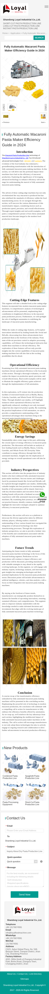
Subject (10, 847)
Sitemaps (24, 979)
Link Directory (35, 974)
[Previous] (13, 79)
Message (11, 867)
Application (15, 33)
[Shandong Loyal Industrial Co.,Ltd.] (14, 8)
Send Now (24, 894)
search (39, 38)
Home (5, 33)
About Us (11, 974)
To (8, 836)
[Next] (35, 79)
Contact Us (22, 974)
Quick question (14, 857)
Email (9, 826)
